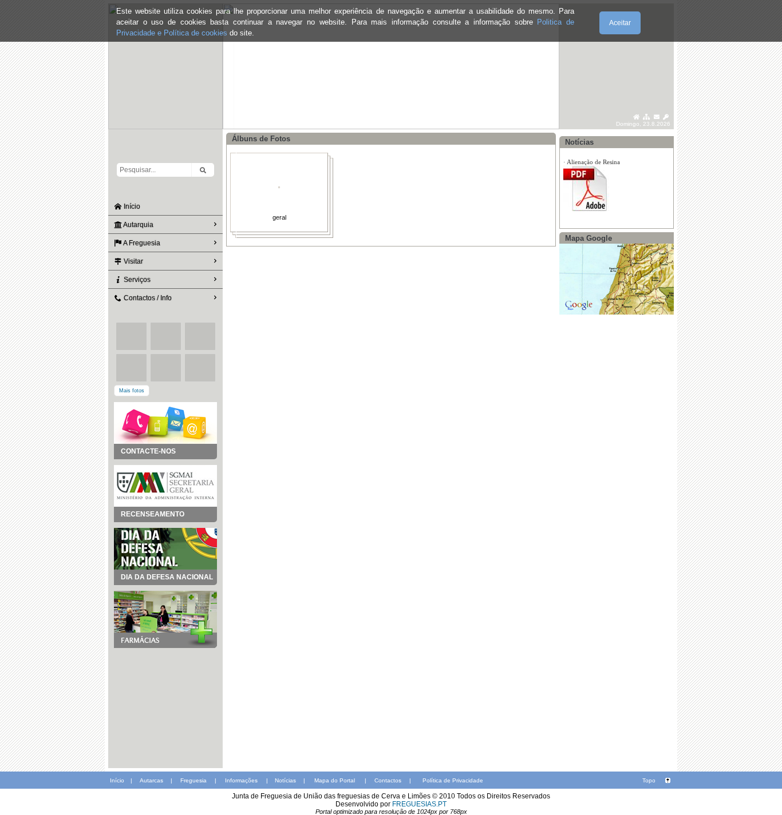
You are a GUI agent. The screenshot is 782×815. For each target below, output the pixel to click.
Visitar (132, 261)
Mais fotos (131, 390)
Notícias (285, 780)
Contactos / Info (147, 298)
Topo (648, 780)
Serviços (136, 280)
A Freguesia (141, 243)
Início (131, 206)
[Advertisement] (165, 705)
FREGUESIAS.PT (419, 804)
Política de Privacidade (452, 780)
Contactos (387, 780)
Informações (241, 780)
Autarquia (137, 225)
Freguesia (193, 780)
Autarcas (151, 780)
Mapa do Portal (334, 780)
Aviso (574, 179)
